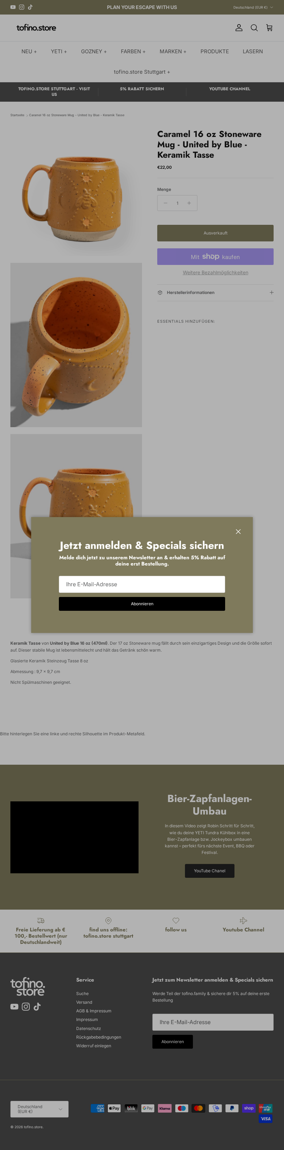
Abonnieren (142, 603)
